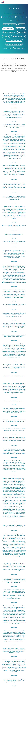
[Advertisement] (14, 83)
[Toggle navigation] (27, 1)
